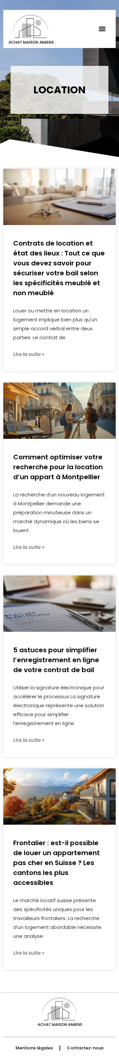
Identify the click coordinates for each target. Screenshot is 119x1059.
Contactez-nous (85, 1048)
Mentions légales (34, 1048)
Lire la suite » (28, 354)
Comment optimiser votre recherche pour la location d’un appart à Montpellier (58, 467)
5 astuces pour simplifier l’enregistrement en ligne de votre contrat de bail (56, 659)
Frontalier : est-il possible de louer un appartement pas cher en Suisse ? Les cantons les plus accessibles (56, 862)
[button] (102, 28)
